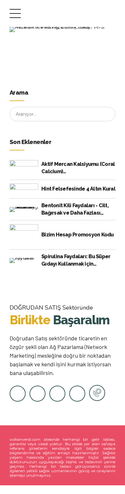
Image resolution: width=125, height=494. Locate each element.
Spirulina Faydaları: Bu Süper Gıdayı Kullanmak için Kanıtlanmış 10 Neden (75, 260)
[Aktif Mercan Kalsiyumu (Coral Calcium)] (24, 168)
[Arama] (108, 114)
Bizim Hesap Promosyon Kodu (77, 235)
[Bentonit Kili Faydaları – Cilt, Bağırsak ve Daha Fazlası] (24, 209)
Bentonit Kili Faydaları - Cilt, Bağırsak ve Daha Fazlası (74, 209)
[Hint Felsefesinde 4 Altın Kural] (24, 189)
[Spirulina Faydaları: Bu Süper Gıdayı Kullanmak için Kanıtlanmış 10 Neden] (24, 260)
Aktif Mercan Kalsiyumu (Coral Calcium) (78, 167)
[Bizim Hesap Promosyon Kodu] (24, 235)
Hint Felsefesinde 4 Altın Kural (78, 189)
